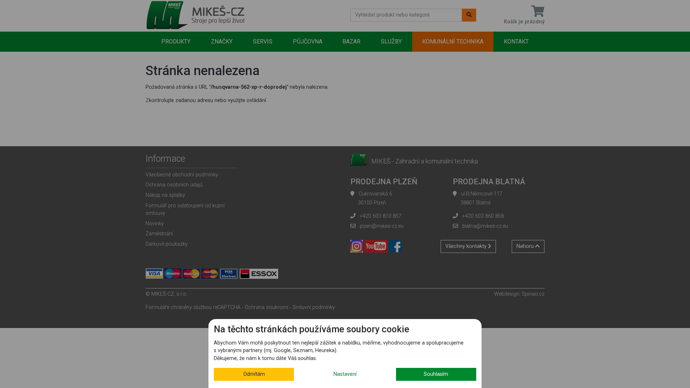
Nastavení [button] (345, 374)
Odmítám (254, 374)
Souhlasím (436, 374)
